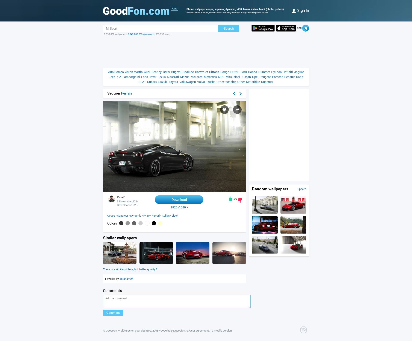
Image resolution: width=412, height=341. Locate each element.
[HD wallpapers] (263, 28)
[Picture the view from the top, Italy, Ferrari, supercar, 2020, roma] (265, 252)
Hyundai (277, 72)
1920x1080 (178, 207)
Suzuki (163, 82)
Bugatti (176, 72)
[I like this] (230, 198)
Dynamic (135, 215)
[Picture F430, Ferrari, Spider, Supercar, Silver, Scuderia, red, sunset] (229, 263)
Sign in (303, 10)
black (175, 215)
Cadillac (188, 72)
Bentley (156, 72)
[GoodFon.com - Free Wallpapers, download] (136, 11)
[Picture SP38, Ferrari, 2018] (293, 212)
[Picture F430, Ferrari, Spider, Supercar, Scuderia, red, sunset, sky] (192, 263)
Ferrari (234, 72)
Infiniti (288, 72)
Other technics (226, 82)
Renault (289, 77)
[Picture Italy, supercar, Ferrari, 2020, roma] (265, 212)
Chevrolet (201, 72)
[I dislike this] (240, 200)
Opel (255, 77)
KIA (119, 77)
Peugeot (265, 77)
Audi (147, 72)
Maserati (173, 77)
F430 (146, 215)
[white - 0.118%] (147, 223)
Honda (252, 72)
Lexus (162, 77)
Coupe (111, 215)
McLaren (197, 77)
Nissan (246, 77)
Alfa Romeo (116, 72)
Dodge (224, 72)
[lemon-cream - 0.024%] (160, 223)
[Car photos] (174, 9)
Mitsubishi (233, 77)
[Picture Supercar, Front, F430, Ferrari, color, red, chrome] (156, 263)
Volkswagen (187, 82)
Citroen (214, 72)
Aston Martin (134, 72)
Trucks (210, 82)
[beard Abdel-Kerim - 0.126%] (140, 223)
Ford (244, 72)
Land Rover (148, 77)
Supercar (267, 82)
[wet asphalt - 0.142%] (134, 223)
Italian (166, 215)
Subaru (152, 82)
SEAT (142, 82)
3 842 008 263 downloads (141, 34)
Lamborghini (131, 77)
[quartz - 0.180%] (128, 223)
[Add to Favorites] (224, 109)
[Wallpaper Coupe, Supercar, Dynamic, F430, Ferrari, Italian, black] (174, 191)
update (302, 188)
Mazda (184, 77)
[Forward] (240, 93)
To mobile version (221, 330)
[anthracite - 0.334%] (121, 223)
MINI (221, 77)
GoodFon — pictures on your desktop (128, 330)
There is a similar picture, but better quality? (130, 269)
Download (179, 199)
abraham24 (126, 279)
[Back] (234, 93)
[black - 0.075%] (154, 223)
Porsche (277, 77)
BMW (166, 72)
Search (229, 28)
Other (241, 82)
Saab (299, 77)
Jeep (112, 77)
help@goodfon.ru (177, 330)
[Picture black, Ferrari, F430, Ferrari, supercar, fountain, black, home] (119, 263)
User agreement (199, 330)
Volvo (201, 82)
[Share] (237, 109)
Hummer (264, 72)
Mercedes (210, 77)
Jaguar (299, 72)
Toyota (173, 82)
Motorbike (253, 82)
